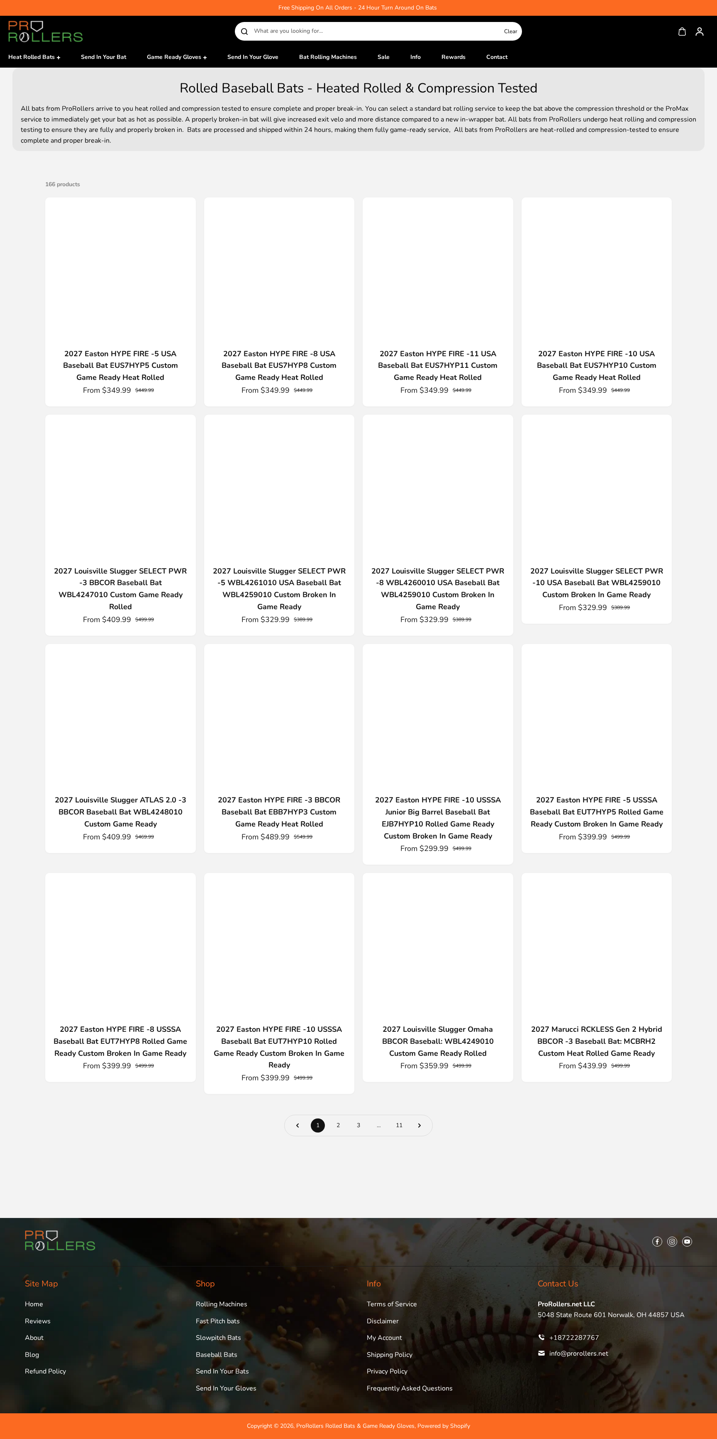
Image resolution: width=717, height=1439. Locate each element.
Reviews (38, 1321)
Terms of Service (392, 1304)
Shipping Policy (389, 1354)
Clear (510, 31)
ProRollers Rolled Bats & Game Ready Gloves (355, 1426)
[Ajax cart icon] (682, 31)
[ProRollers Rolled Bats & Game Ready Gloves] (45, 31)
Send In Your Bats (222, 1371)
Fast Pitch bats (218, 1321)
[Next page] (419, 1125)
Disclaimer (383, 1321)
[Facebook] (657, 1242)
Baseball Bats (216, 1354)
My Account (384, 1337)
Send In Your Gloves (226, 1388)
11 (399, 1125)
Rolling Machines (221, 1304)
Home (34, 1304)
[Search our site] (244, 31)
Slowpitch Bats (218, 1337)
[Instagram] (672, 1242)
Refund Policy (45, 1371)
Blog (32, 1354)
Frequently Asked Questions (410, 1388)
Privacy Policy (387, 1371)
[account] (699, 31)
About (34, 1337)
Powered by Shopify (443, 1426)
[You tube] (687, 1242)
